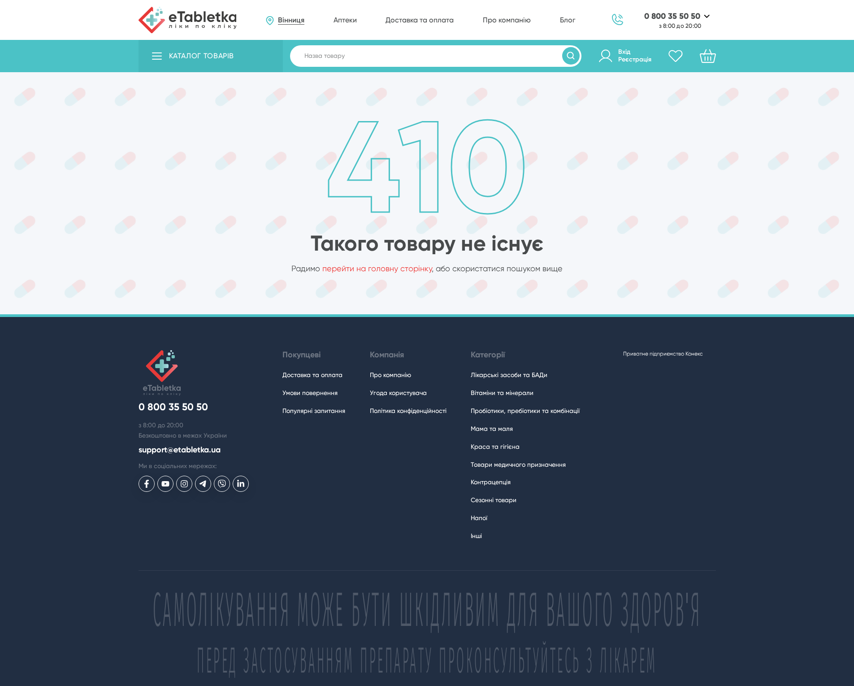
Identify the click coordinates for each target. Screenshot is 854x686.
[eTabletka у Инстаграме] (184, 484)
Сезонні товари (493, 500)
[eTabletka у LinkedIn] (241, 484)
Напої (479, 517)
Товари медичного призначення (518, 464)
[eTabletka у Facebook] (147, 484)
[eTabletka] (188, 20)
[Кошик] (708, 56)
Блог (567, 20)
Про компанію (507, 20)
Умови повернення (310, 392)
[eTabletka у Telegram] (203, 484)
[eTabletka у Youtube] (165, 484)
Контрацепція (491, 482)
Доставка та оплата (420, 20)
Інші (476, 535)
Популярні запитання (313, 410)
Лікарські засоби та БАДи (509, 374)
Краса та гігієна (495, 446)
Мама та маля (492, 428)
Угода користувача (398, 392)
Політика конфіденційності (408, 410)
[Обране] (676, 56)
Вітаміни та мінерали (502, 392)
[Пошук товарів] (571, 56)
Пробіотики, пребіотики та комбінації (525, 410)
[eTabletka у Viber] (222, 484)
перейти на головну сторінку (377, 268)
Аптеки (345, 20)
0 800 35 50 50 (672, 16)
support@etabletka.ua (180, 450)
